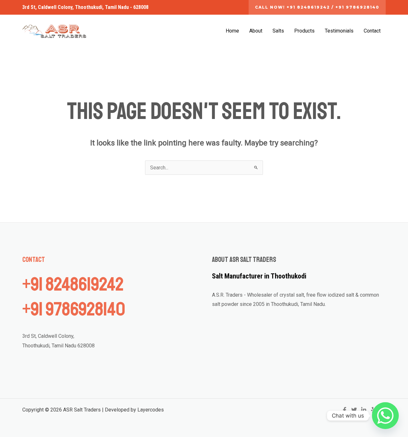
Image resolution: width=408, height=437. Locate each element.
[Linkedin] (364, 410)
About (255, 31)
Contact (372, 31)
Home (232, 31)
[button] (317, 7)
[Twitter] (354, 410)
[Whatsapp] (385, 415)
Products (304, 31)
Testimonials (339, 31)
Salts (278, 31)
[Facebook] (344, 410)
